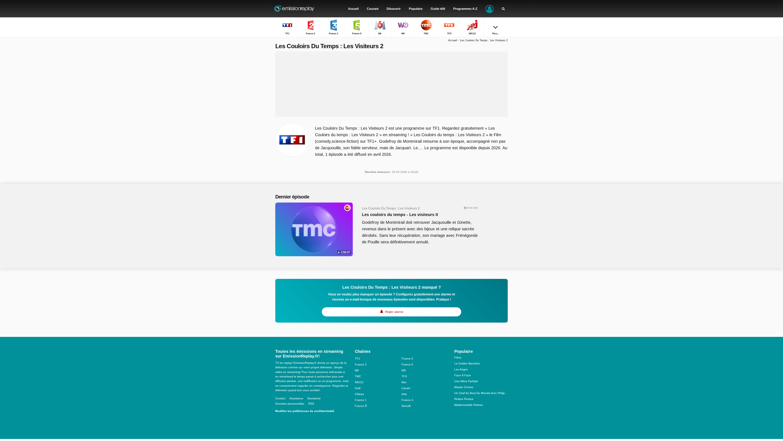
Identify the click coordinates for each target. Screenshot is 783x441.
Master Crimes (463, 387)
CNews (359, 394)
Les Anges (461, 369)
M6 (357, 370)
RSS (311, 403)
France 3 (360, 364)
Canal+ (406, 388)
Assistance (296, 398)
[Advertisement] (391, 84)
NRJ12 (359, 382)
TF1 (357, 358)
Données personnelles (289, 403)
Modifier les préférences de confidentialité (304, 411)
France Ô (361, 406)
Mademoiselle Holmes (468, 404)
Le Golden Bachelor (467, 363)
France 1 (360, 400)
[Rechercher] (503, 8)
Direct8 (406, 406)
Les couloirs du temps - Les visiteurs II (400, 214)
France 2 (407, 358)
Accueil (452, 40)
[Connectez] (489, 8)
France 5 (407, 364)
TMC (358, 376)
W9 (403, 370)
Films (457, 357)
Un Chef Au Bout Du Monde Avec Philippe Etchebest (481, 393)
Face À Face (462, 375)
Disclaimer (314, 398)
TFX (404, 376)
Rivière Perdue (463, 399)
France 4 (407, 400)
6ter (404, 382)
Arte (404, 394)
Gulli (358, 388)
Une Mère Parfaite (466, 381)
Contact (280, 398)
